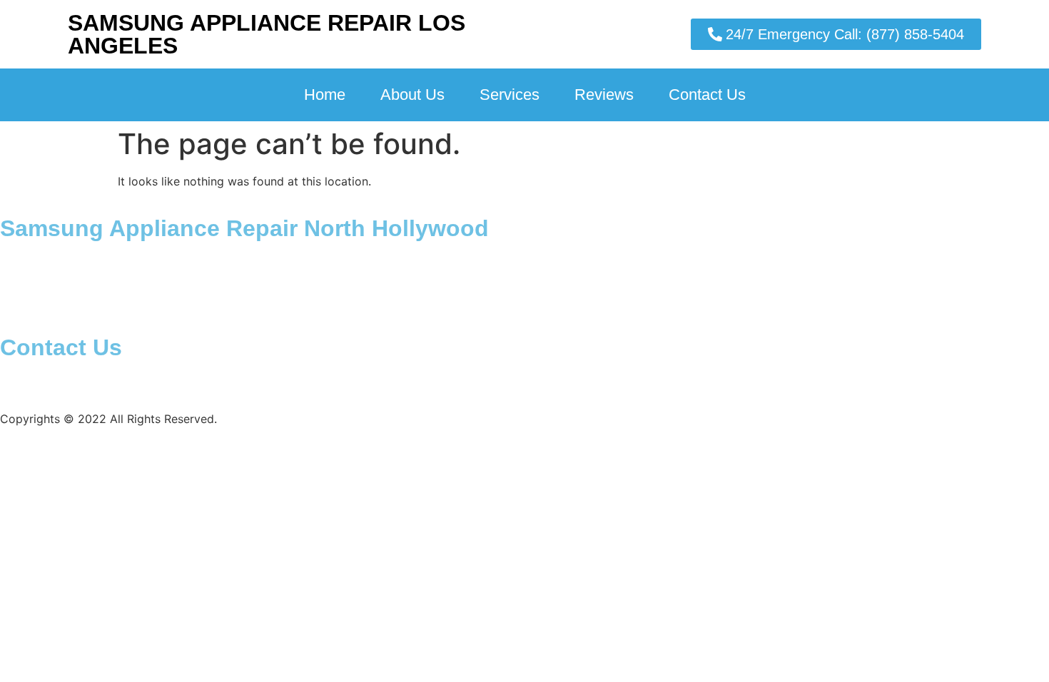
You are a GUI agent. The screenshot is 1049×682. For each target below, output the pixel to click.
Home (324, 94)
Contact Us (707, 94)
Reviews (604, 94)
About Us (412, 94)
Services (509, 94)
